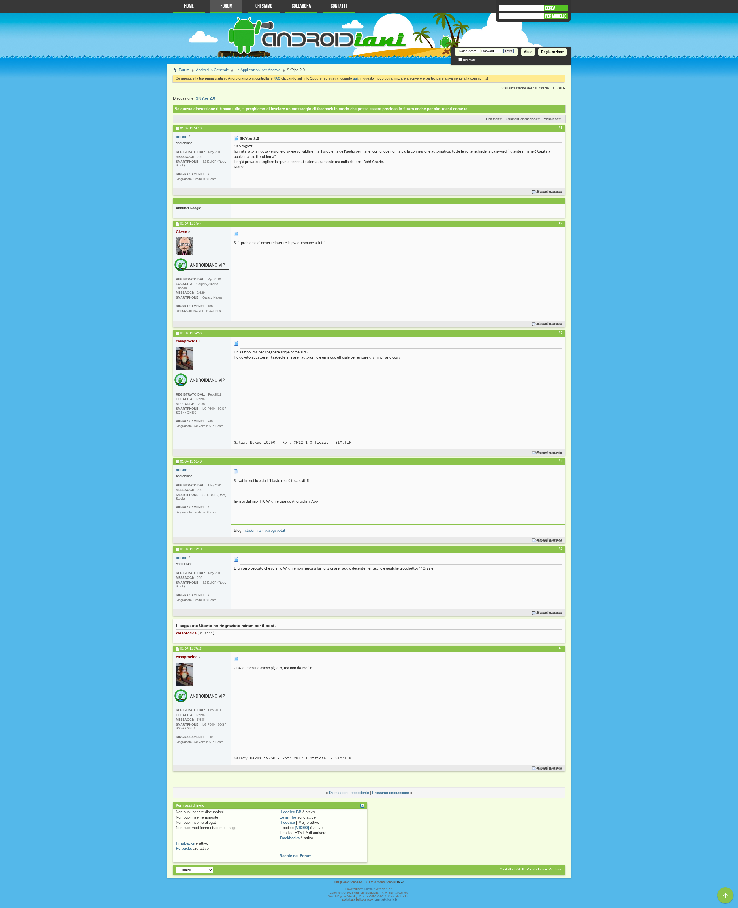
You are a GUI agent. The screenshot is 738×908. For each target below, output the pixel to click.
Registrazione (552, 52)
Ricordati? (469, 59)
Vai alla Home (537, 869)
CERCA (550, 8)
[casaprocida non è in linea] (184, 358)
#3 (560, 332)
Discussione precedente (349, 793)
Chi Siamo (263, 6)
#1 (560, 128)
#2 (560, 223)
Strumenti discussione (521, 119)
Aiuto (528, 52)
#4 (560, 461)
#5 (560, 549)
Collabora (301, 6)
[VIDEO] (302, 827)
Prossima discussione (390, 793)
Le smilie (288, 817)
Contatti (339, 6)
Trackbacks (290, 838)
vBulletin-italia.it (386, 900)
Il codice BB (290, 812)
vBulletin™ (368, 889)
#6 (560, 648)
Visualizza (551, 119)
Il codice (287, 822)
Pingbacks (185, 843)
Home (189, 6)
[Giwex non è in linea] (184, 246)
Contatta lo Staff (512, 869)
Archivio (555, 869)
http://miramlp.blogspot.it (264, 530)
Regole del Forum (296, 856)
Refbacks (184, 848)
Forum (226, 6)
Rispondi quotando (549, 192)
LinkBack (492, 119)
